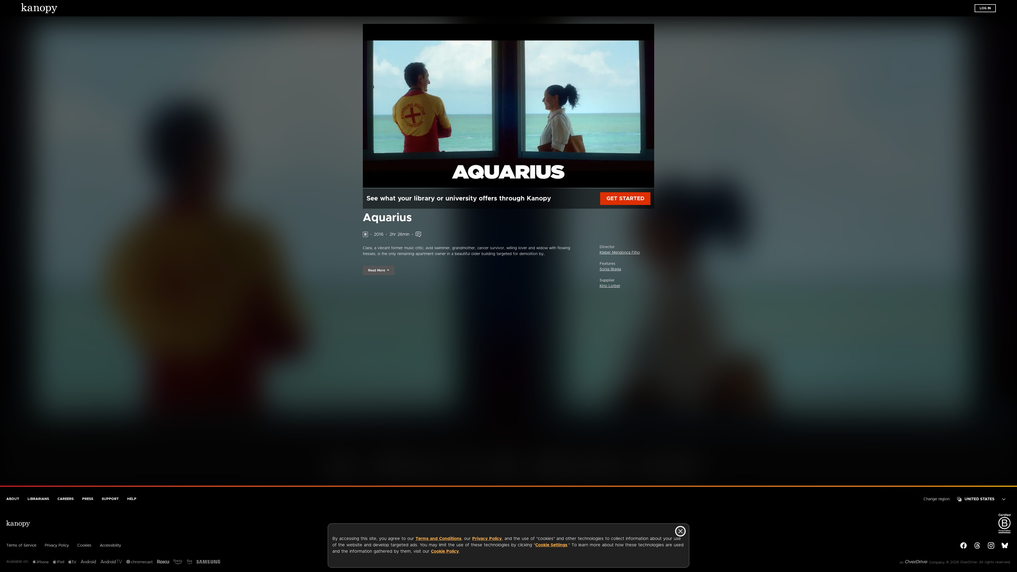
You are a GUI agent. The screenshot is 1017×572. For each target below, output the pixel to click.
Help (131, 499)
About (12, 499)
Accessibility (110, 545)
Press (87, 499)
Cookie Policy (445, 551)
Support (110, 499)
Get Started (625, 198)
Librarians (38, 499)
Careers (65, 499)
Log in (985, 8)
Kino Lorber (610, 286)
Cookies (84, 545)
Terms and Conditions (438, 539)
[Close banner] (680, 531)
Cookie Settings (551, 545)
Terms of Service (21, 545)
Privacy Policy (487, 539)
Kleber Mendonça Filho (620, 252)
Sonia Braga (610, 269)
